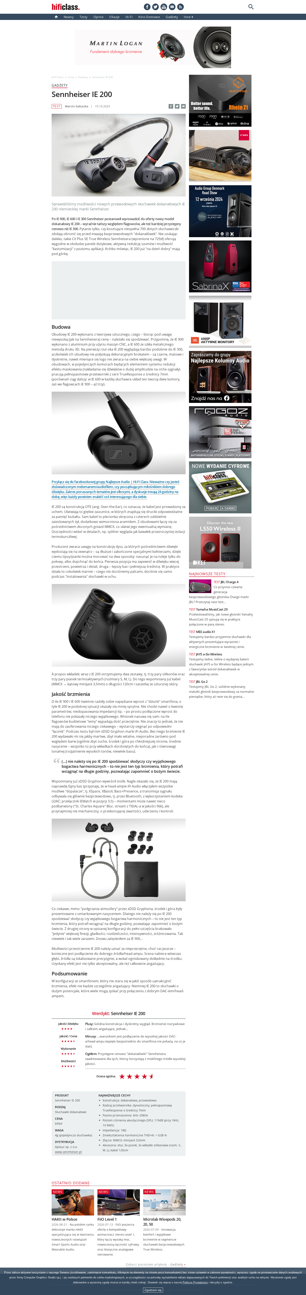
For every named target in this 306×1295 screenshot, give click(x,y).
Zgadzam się (153, 1290)
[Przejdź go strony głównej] (66, 7)
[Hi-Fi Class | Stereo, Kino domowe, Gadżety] (56, 17)
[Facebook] (147, 7)
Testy (83, 17)
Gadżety (83, 77)
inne (187, 17)
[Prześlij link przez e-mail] (172, 7)
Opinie (98, 17)
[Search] (251, 7)
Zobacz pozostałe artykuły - (154, 1264)
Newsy (69, 17)
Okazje (114, 17)
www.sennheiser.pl (68, 1152)
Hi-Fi (129, 17)
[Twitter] (155, 7)
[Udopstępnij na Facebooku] (171, 106)
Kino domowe (149, 17)
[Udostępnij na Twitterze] (177, 106)
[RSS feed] (180, 7)
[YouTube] (163, 7)
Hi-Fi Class (58, 77)
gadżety (172, 17)
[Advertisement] (119, 290)
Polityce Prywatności (195, 1282)
